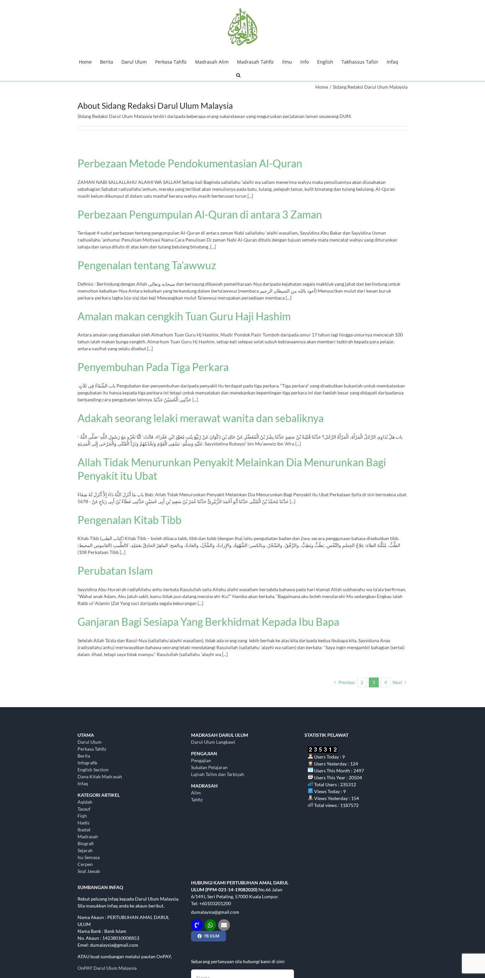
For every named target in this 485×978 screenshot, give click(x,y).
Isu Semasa (89, 857)
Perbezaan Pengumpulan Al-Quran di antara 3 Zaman (200, 214)
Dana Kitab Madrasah (100, 776)
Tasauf (84, 809)
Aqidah (85, 802)
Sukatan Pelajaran (209, 767)
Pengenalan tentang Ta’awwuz (147, 265)
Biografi (86, 843)
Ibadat (84, 829)
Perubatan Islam (115, 570)
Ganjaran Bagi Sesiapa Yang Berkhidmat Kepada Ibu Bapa (208, 621)
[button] (238, 74)
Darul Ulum (90, 742)
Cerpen (85, 864)
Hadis (83, 822)
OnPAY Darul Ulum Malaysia (107, 968)
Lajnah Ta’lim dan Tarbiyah (217, 774)
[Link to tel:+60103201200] (197, 925)
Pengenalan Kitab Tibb (129, 519)
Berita (84, 756)
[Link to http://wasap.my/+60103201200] (210, 925)
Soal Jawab (89, 871)
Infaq (83, 783)
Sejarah (85, 850)
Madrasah (88, 836)
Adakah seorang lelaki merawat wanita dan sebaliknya (201, 418)
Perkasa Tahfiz (92, 749)
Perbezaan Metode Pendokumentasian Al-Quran (190, 163)
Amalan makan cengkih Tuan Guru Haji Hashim (184, 316)
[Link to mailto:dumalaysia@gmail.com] (224, 925)
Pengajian (201, 760)
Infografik (87, 762)
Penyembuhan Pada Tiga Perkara (153, 366)
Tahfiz (197, 799)
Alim (196, 792)
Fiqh (82, 816)
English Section (93, 769)
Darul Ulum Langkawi (213, 742)
